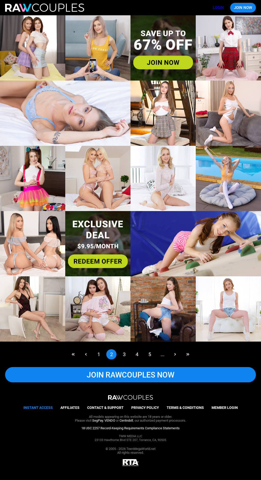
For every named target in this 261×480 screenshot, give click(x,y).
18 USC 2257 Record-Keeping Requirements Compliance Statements (130, 428)
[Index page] (44, 7)
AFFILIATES (70, 408)
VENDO (110, 420)
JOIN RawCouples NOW (130, 374)
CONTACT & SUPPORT (105, 408)
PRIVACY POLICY (145, 408)
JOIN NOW (243, 7)
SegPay (97, 420)
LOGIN (218, 7)
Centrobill (126, 420)
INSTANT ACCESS (38, 408)
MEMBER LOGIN (225, 408)
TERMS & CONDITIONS (185, 408)
